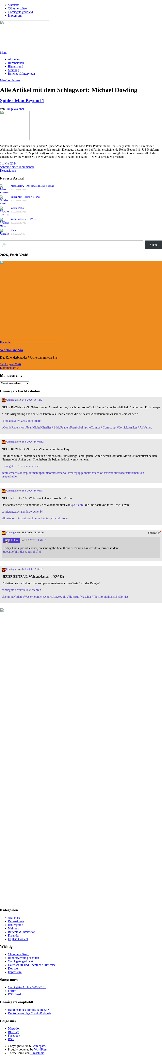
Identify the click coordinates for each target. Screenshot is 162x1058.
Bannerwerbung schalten (23, 957)
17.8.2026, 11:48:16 (35, 540)
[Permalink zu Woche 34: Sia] (29, 338)
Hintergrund (15, 66)
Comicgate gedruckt (20, 12)
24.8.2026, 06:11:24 (33, 399)
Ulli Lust (14, 540)
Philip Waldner (15, 109)
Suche (153, 244)
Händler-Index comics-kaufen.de (28, 1009)
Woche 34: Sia (17, 208)
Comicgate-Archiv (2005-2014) (27, 987)
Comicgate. (39, 1046)
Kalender (5, 342)
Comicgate (12, 399)
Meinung (13, 70)
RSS (11, 1039)
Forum (12, 990)
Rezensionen (16, 63)
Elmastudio (37, 1053)
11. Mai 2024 (8, 163)
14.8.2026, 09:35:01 (33, 569)
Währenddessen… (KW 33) (24, 219)
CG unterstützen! (18, 8)
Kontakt (13, 968)
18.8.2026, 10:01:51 (33, 490)
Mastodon (14, 1028)
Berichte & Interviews (21, 73)
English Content (18, 939)
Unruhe (14, 230)
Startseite (13, 5)
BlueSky (13, 1032)
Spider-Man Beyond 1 (22, 100)
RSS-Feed (14, 994)
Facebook (14, 1035)
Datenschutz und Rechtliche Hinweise (32, 965)
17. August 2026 (10, 364)
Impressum (15, 15)
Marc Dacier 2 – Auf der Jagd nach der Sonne (32, 185)
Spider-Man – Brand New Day (25, 196)
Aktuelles (14, 59)
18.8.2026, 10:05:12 (33, 441)
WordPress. (41, 1049)
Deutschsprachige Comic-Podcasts (29, 1013)
